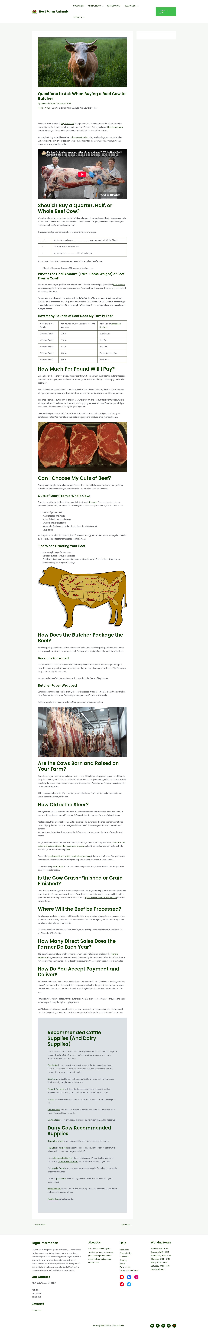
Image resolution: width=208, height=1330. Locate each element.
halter (51, 1099)
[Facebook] (152, 1326)
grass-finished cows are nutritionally (101, 897)
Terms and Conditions (129, 1270)
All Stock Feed (54, 1109)
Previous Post (39, 1225)
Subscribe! (78, 5)
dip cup (63, 1147)
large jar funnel (58, 1168)
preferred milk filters (68, 1161)
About (122, 1263)
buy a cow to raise (80, 137)
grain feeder (61, 1178)
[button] (166, 11)
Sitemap (123, 1260)
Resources (130, 5)
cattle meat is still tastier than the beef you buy (69, 856)
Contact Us (36, 1310)
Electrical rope (54, 1120)
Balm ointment (54, 1188)
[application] (102, 6)
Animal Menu (94, 5)
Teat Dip (51, 1147)
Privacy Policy (126, 1253)
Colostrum (52, 1079)
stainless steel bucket (62, 1158)
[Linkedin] (169, 1326)
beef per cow (119, 284)
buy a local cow (67, 123)
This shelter (53, 1065)
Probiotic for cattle (56, 1089)
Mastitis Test (53, 1199)
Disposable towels (55, 1141)
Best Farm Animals (54, 11)
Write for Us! (125, 1267)
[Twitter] (158, 1326)
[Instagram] (163, 1326)
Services (77, 17)
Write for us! (113, 5)
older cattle (58, 866)
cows (68, 849)
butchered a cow (115, 127)
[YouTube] (174, 1326)
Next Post (127, 1225)
